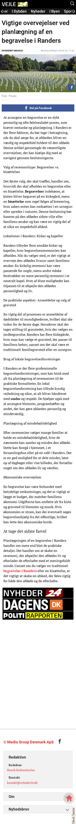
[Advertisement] (38, 660)
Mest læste (73, 816)
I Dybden (19, 11)
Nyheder (38, 11)
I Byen (54, 11)
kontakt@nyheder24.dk (22, 783)
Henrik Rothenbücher (21, 770)
